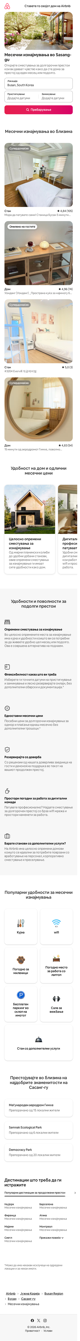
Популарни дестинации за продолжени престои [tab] (34, 1192)
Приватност (32, 1330)
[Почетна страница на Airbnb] (7, 6)
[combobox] (38, 85)
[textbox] (21, 98)
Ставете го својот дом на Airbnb (48, 6)
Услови (48, 1330)
